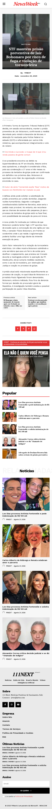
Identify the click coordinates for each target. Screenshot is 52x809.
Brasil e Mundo (8, 753)
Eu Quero (24, 791)
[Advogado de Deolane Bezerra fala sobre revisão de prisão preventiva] (9, 454)
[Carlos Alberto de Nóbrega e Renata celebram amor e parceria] (9, 417)
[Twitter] (23, 328)
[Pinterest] (28, 328)
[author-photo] (4, 519)
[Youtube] (18, 704)
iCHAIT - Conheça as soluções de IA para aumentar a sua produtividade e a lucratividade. (25, 343)
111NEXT (27, 73)
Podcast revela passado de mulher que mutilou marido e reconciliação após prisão (37, 303)
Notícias (26, 44)
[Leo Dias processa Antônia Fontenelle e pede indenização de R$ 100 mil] (9, 405)
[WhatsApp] (34, 328)
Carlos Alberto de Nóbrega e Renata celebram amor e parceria (34, 417)
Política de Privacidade (23, 796)
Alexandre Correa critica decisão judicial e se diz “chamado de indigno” (32, 441)
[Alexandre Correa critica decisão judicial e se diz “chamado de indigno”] (9, 441)
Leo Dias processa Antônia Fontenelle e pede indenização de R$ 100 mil (34, 404)
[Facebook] (17, 328)
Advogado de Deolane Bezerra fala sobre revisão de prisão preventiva (33, 453)
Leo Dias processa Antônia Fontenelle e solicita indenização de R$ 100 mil (33, 429)
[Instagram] (11, 704)
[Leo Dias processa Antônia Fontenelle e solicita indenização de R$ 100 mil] (9, 429)
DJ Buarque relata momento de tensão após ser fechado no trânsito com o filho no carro (13, 304)
